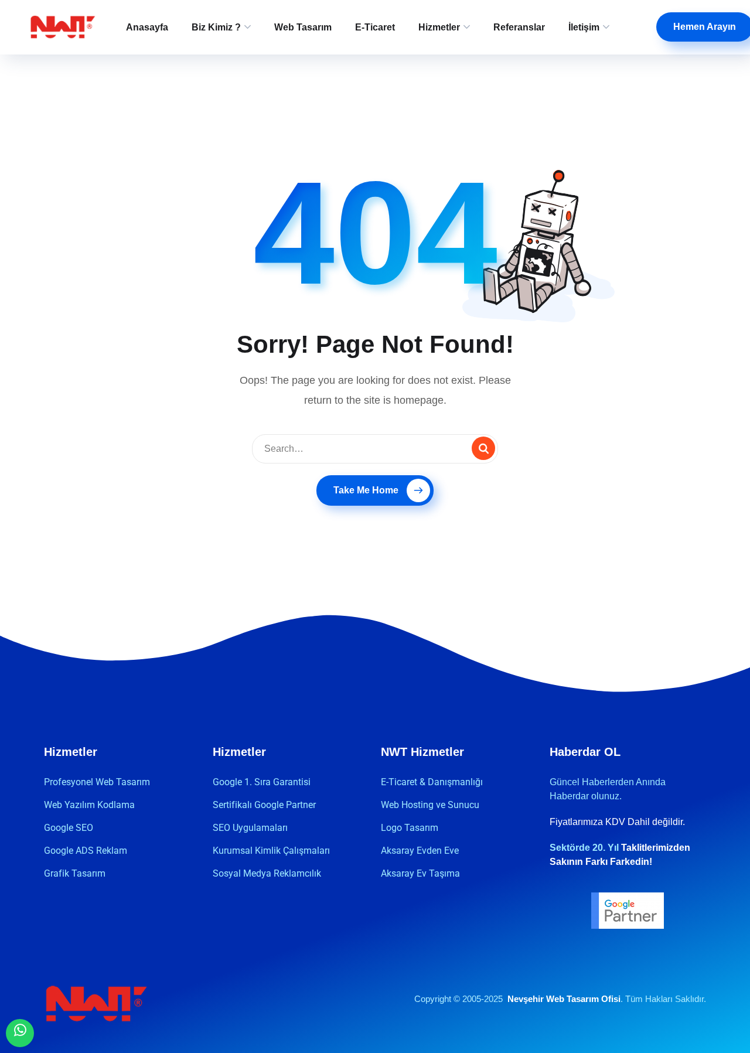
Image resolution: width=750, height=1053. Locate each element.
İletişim (583, 27)
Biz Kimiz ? (216, 27)
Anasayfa (147, 27)
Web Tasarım (303, 27)
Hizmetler (439, 27)
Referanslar (519, 27)
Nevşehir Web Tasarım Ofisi (564, 999)
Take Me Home (365, 490)
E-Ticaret (375, 27)
